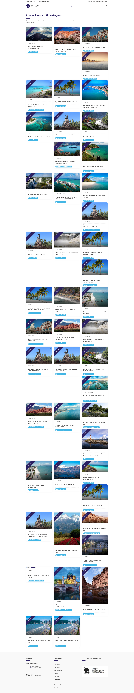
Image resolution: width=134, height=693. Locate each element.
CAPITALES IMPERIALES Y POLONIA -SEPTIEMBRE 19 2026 (93, 561)
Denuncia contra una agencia (60, 687)
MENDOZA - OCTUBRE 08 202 (65, 135)
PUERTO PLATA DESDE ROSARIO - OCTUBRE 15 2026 (93, 253)
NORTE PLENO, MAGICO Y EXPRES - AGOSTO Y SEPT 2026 (38, 422)
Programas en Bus (58, 667)
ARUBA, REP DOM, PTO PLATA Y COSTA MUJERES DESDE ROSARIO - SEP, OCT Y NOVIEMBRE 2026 (39, 104)
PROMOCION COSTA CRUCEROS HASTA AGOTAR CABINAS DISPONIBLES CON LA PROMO (39, 575)
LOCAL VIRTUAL (91, 1)
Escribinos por (101, 1)
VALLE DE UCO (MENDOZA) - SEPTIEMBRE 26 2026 (36, 47)
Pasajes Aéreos (54, 6)
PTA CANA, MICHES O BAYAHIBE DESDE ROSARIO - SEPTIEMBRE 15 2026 (39, 309)
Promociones (57, 664)
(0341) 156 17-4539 (30, 1)
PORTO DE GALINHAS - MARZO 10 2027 (39, 136)
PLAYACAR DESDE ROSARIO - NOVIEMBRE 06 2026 (91, 478)
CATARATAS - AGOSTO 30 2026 (38, 194)
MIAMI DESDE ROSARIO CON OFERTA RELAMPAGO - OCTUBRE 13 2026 (65, 198)
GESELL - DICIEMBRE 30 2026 (92, 75)
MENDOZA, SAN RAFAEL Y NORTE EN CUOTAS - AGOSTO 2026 (93, 225)
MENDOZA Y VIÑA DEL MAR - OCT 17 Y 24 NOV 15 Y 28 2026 (38, 370)
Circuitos (88, 6)
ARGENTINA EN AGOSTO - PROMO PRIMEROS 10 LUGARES (65, 162)
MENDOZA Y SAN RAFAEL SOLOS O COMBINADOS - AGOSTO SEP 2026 (37, 535)
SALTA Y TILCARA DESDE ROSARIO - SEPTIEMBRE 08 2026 (65, 50)
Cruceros (82, 6)
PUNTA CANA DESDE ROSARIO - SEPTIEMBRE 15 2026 (92, 281)
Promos (47, 6)
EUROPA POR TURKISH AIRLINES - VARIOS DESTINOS (64, 426)
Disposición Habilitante (59, 684)
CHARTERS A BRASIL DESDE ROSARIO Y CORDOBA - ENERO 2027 (94, 106)
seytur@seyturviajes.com (43, 1)
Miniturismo (95, 6)
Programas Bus (64, 6)
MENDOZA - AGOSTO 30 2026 (37, 254)
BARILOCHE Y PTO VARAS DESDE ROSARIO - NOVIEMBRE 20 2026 (64, 485)
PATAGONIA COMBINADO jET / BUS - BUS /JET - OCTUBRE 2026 (94, 454)
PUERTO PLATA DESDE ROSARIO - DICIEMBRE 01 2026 (93, 506)
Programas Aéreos (74, 6)
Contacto (102, 6)
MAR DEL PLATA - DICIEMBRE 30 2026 (95, 47)
